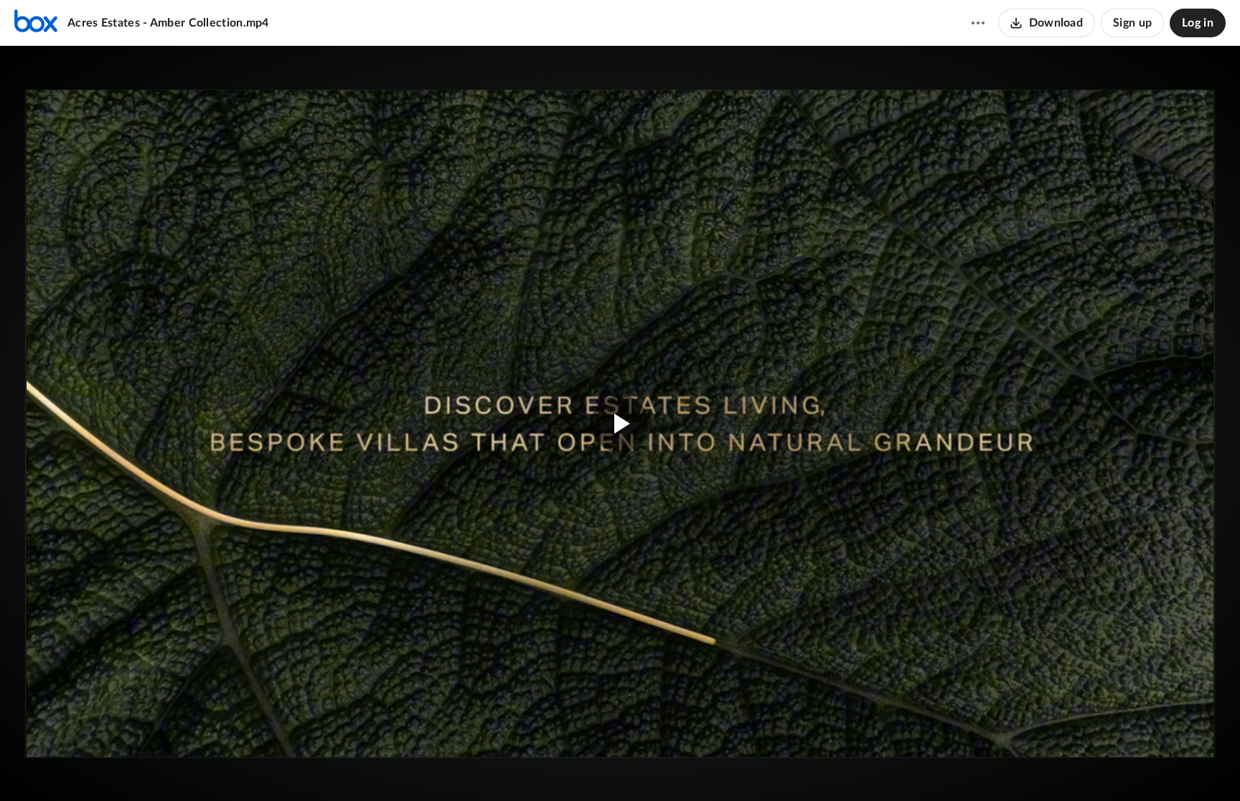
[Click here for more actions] (978, 23)
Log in (1197, 23)
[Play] (53, 768)
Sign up (1132, 23)
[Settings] (1185, 768)
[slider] (620, 740)
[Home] (35, 23)
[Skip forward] (119, 768)
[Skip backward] (94, 768)
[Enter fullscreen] (1171, 128)
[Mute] (1158, 768)
